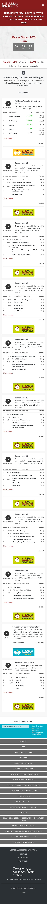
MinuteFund (23, 861)
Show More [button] (8, 138)
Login (23, 892)
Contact (23, 854)
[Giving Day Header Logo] (10, 5)
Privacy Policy (23, 857)
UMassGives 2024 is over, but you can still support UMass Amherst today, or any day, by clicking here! (23, 18)
